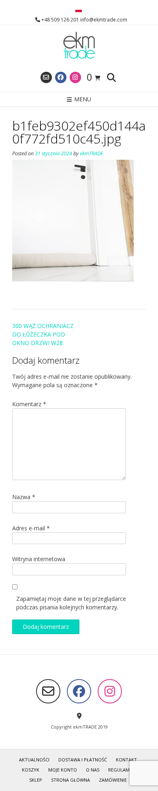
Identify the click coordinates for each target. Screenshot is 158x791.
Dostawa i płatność (82, 760)
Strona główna (70, 780)
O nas (92, 770)
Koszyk (30, 770)
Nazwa (23, 497)
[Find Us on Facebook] (60, 77)
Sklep (35, 780)
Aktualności (34, 760)
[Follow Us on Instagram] (75, 77)
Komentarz (29, 404)
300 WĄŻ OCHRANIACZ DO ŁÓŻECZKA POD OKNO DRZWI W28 (43, 334)
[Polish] (78, 10)
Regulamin (121, 770)
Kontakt (126, 760)
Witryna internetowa (38, 559)
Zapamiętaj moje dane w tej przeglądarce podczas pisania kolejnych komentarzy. (71, 603)
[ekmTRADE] (79, 45)
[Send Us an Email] (46, 77)
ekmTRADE (91, 153)
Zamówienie (113, 780)
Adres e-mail (31, 528)
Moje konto (62, 770)
